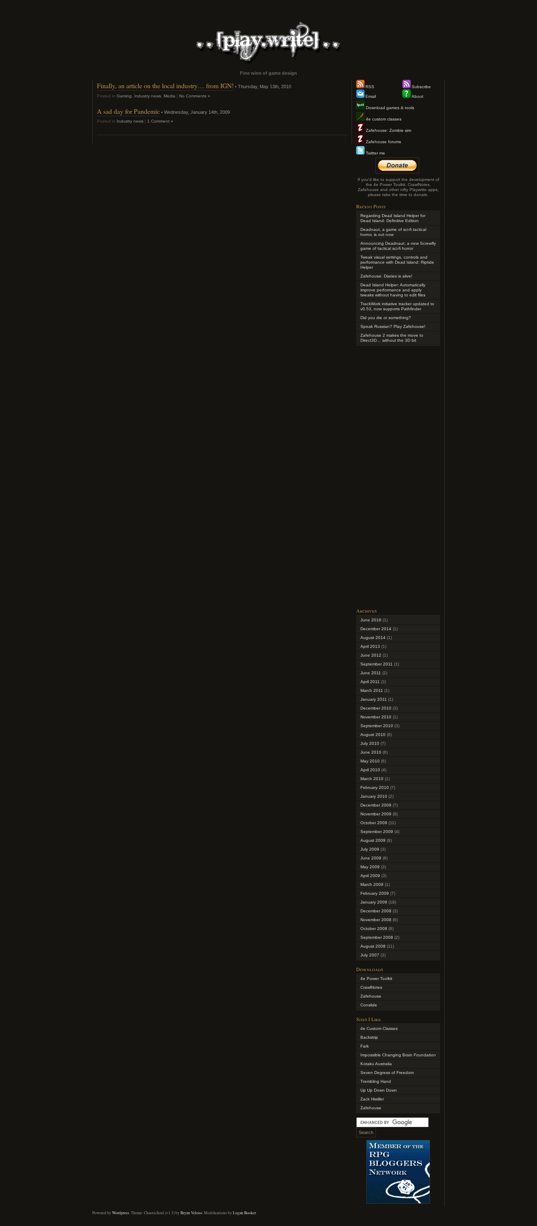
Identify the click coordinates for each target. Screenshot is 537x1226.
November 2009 (375, 814)
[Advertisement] (398, 476)
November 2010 (375, 717)
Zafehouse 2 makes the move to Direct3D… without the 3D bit (391, 338)
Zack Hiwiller (372, 1099)
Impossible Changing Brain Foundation (398, 1055)
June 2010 (370, 752)
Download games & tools (389, 107)
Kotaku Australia (376, 1063)
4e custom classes (383, 119)
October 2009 (373, 822)
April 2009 (370, 875)
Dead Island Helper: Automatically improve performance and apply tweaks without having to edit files (392, 290)
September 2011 (376, 664)
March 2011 (371, 690)
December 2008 (375, 911)
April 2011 (370, 681)
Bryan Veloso (191, 1213)
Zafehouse (370, 996)
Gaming (124, 96)
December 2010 (375, 708)
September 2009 (376, 831)
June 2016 (370, 620)
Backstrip (369, 1037)
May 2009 (370, 866)
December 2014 (375, 628)
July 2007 (369, 955)
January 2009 (373, 902)
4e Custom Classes (379, 1028)
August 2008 (373, 946)
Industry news (147, 96)
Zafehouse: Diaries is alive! (386, 276)
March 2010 (371, 778)
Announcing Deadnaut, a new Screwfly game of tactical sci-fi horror (398, 246)
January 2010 (373, 796)
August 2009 (373, 840)
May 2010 (370, 761)
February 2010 (374, 787)
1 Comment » (160, 121)
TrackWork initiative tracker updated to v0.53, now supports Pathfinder (397, 306)
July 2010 (369, 743)
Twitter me (375, 153)
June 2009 (370, 858)
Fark (364, 1046)
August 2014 (373, 637)
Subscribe (421, 86)
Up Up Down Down (378, 1090)
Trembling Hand (375, 1081)
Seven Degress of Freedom (387, 1072)
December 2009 (375, 805)
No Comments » (194, 96)
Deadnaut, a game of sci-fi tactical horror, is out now (393, 232)
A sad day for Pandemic (128, 111)
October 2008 (373, 928)
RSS (369, 86)
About (417, 96)
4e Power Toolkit (376, 978)
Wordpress (120, 1213)
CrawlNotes (371, 987)
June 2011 (370, 673)
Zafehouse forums (383, 141)
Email (370, 96)
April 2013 (370, 646)
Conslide (368, 1005)
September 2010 (376, 725)
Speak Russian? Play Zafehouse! (392, 326)
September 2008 (376, 937)
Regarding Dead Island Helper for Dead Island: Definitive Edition (392, 218)
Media (169, 96)
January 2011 (373, 699)
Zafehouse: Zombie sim (388, 130)
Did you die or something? (385, 317)
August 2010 (373, 734)
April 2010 (370, 770)
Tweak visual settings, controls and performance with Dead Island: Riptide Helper (397, 262)
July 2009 (369, 849)
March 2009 (371, 884)
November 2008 (375, 919)
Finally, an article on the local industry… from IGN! (165, 85)
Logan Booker (244, 1213)
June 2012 (370, 655)
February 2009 (374, 893)
